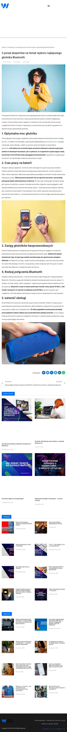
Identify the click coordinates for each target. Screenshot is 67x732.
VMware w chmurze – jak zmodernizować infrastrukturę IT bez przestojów (23, 688)
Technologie (10, 47)
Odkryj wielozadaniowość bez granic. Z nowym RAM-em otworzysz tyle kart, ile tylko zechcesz (24, 621)
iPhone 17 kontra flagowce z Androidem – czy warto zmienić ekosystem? (23, 642)
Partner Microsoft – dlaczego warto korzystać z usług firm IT (57, 687)
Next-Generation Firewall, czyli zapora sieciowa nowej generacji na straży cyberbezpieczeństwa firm (23, 666)
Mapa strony (62, 729)
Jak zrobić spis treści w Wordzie (22, 567)
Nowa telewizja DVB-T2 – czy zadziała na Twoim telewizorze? (56, 568)
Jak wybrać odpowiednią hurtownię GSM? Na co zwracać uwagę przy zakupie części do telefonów (56, 622)
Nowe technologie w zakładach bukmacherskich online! (24, 523)
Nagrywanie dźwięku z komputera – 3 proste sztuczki (48, 499)
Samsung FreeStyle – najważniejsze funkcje (55, 523)
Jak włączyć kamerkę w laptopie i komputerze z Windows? (16, 445)
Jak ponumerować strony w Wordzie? (23, 545)
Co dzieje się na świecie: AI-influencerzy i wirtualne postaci (57, 642)
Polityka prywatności (52, 729)
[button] (48, 6)
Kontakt (44, 729)
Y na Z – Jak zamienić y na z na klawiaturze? (57, 545)
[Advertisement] (33, 25)
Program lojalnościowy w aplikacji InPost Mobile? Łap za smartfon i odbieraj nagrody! (23, 591)
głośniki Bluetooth (50, 142)
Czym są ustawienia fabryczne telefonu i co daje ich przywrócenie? (56, 665)
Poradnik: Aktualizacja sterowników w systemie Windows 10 (49, 442)
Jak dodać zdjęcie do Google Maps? (13, 499)
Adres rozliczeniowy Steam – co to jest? (57, 590)
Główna (4, 47)
